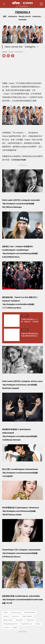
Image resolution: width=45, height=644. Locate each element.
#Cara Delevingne (29, 612)
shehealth (22, 20)
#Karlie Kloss (30, 620)
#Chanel (6, 616)
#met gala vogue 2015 (10, 624)
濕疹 (4, 16)
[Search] (4, 4)
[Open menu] (41, 4)
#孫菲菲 (15, 627)
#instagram (19, 620)
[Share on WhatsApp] (8, 56)
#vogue (37, 624)
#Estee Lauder (7, 620)
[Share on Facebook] (4, 56)
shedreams (12, 16)
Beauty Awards (25, 16)
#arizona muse (16, 612)
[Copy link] (12, 56)
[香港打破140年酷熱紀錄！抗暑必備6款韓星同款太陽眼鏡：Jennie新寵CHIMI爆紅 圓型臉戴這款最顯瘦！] (12, 335)
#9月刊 (5, 612)
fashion (4, 52)
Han (12, 52)
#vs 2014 (6, 627)
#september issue (26, 624)
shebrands (36, 16)
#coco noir (15, 616)
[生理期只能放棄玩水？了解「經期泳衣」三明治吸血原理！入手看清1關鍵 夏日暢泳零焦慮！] (12, 320)
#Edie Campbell (27, 616)
